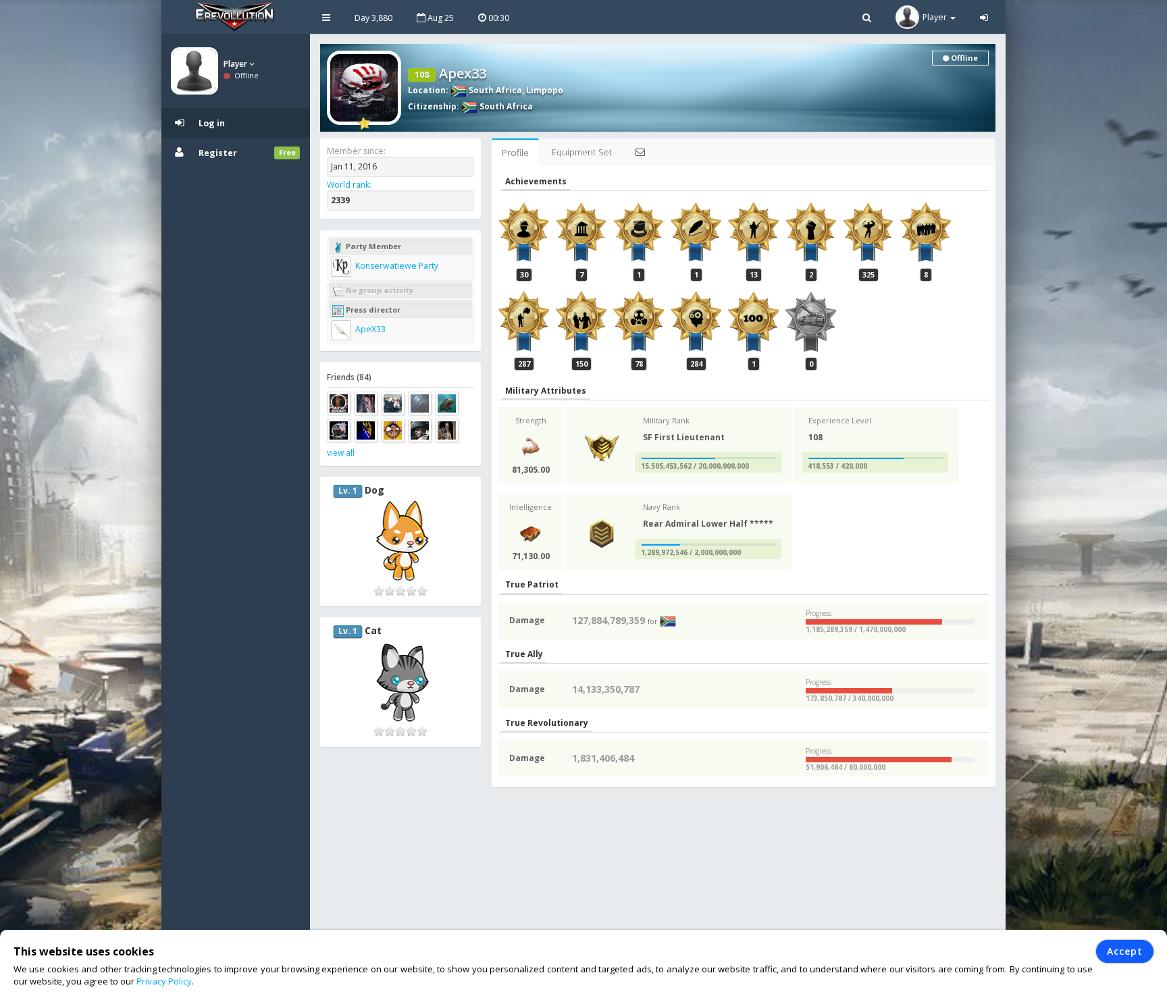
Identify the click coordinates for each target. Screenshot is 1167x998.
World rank (348, 184)
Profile (515, 153)
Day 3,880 (373, 18)
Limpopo (544, 90)
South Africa (494, 90)
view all (341, 452)
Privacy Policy (164, 981)
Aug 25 (439, 18)
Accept (1125, 951)
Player (236, 64)
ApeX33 (369, 329)
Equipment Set (582, 152)
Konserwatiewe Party (395, 265)
